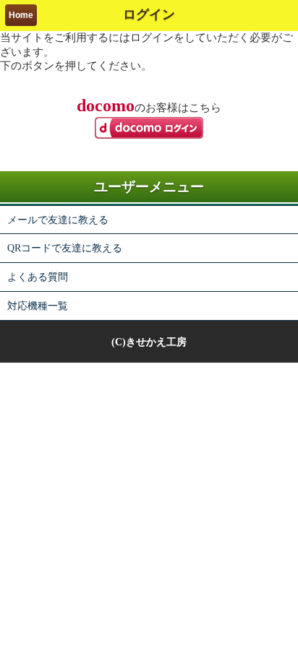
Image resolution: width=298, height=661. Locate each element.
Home (21, 15)
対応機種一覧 (37, 305)
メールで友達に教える (57, 219)
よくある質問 (37, 276)
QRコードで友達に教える (64, 248)
